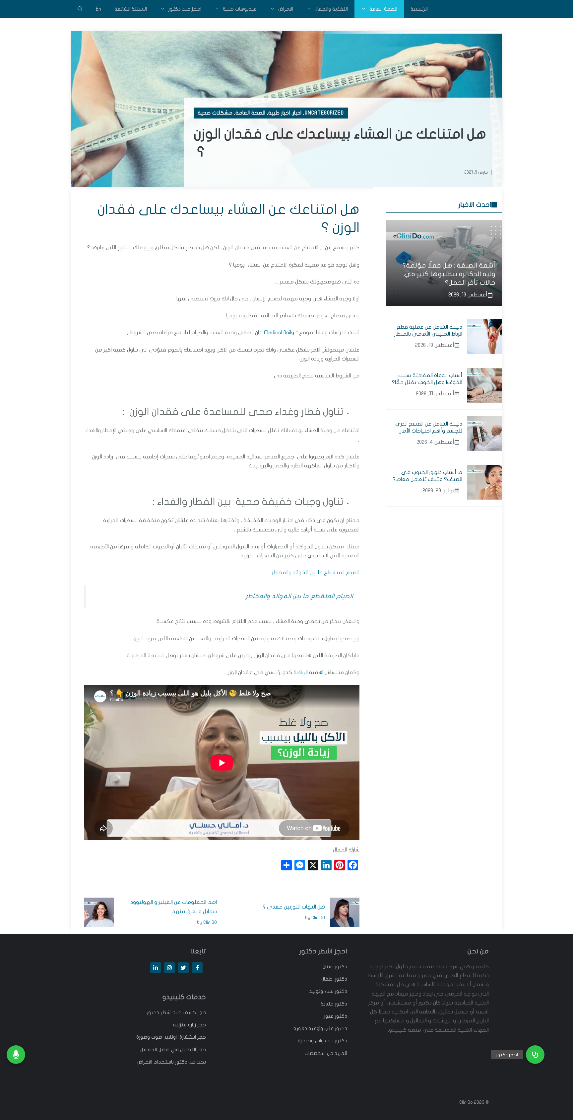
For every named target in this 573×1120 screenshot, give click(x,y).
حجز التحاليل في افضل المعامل (173, 1049)
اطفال (327, 979)
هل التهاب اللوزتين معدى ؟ (294, 907)
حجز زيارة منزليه (189, 1024)
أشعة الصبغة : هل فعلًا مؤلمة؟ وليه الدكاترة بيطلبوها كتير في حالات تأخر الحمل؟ (449, 274)
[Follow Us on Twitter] (183, 967)
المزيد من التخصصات (325, 1053)
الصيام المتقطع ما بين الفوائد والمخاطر (315, 572)
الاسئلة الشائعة (130, 9)
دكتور (340, 966)
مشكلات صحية (215, 113)
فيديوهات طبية (240, 9)
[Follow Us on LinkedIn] (155, 967)
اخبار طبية (279, 113)
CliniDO (318, 917)
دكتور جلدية (334, 1003)
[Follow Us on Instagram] (169, 967)
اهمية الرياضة (308, 672)
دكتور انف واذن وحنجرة (322, 1040)
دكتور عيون (335, 1016)
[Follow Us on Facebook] (197, 967)
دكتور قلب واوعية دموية (320, 1028)
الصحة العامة (383, 9)
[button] (535, 1054)
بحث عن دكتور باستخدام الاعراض (171, 1062)
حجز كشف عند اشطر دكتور (176, 1012)
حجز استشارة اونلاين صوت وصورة (171, 1037)
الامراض (285, 9)
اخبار (297, 113)
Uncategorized (324, 113)
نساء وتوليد (321, 991)
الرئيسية (419, 9)
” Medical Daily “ (279, 332)
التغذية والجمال (331, 9)
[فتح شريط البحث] (80, 9)
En (98, 9)
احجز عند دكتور (184, 9)
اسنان (328, 966)
